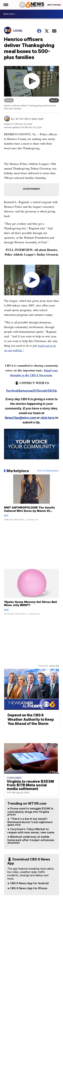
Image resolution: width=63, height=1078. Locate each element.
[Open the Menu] (6, 5)
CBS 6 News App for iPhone (28, 888)
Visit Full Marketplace (48, 471)
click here (47, 417)
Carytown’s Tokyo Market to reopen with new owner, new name (30, 831)
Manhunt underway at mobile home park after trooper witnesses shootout (30, 839)
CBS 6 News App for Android (29, 883)
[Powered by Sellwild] (54, 666)
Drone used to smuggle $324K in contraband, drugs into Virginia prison (30, 811)
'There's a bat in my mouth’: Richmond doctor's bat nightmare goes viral (30, 821)
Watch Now (53, 5)
